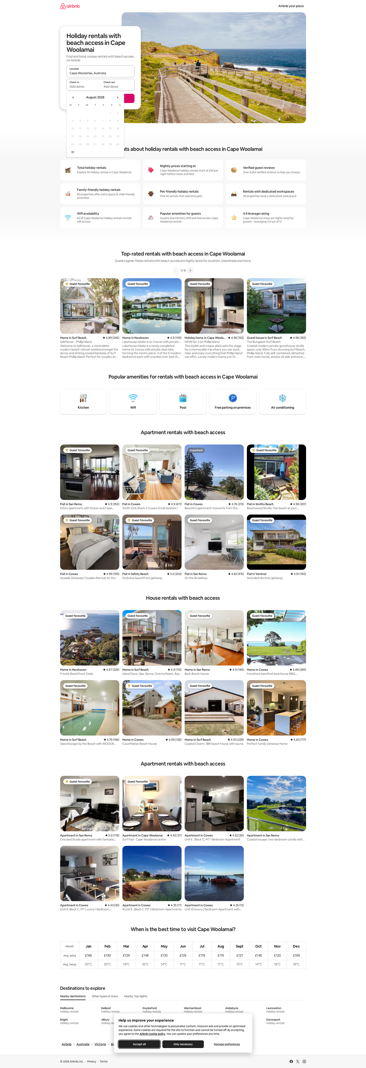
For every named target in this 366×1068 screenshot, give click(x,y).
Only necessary (183, 1044)
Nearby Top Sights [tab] (135, 996)
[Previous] (176, 270)
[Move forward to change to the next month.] (117, 97)
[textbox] (83, 86)
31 (72, 152)
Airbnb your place (291, 6)
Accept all (139, 1044)
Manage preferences (227, 1044)
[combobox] (100, 73)
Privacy (91, 1061)
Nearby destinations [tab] (73, 996)
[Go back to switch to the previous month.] (73, 97)
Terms (104, 1061)
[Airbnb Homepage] (70, 6)
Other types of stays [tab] (105, 996)
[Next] (190, 270)
